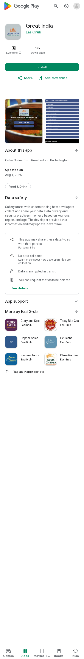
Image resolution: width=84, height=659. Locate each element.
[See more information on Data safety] (76, 198)
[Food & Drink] (18, 186)
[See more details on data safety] (20, 288)
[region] (42, 50)
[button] (20, 52)
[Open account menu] (77, 6)
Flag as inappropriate (25, 372)
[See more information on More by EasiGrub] (76, 312)
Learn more (25, 259)
